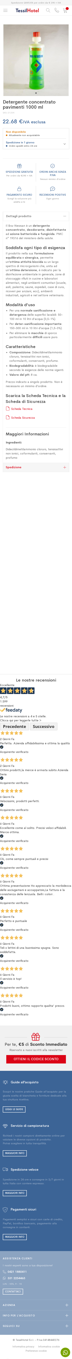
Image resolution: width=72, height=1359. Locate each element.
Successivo (43, 726)
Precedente (14, 726)
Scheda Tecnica (21, 409)
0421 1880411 (17, 1272)
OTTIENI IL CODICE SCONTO (36, 1059)
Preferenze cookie (36, 1350)
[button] (36, 93)
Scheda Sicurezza (23, 418)
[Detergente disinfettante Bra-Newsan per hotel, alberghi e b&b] (36, 60)
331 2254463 (16, 1278)
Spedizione (13, 467)
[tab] (36, 216)
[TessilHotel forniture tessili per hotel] (27, 10)
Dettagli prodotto (18, 216)
